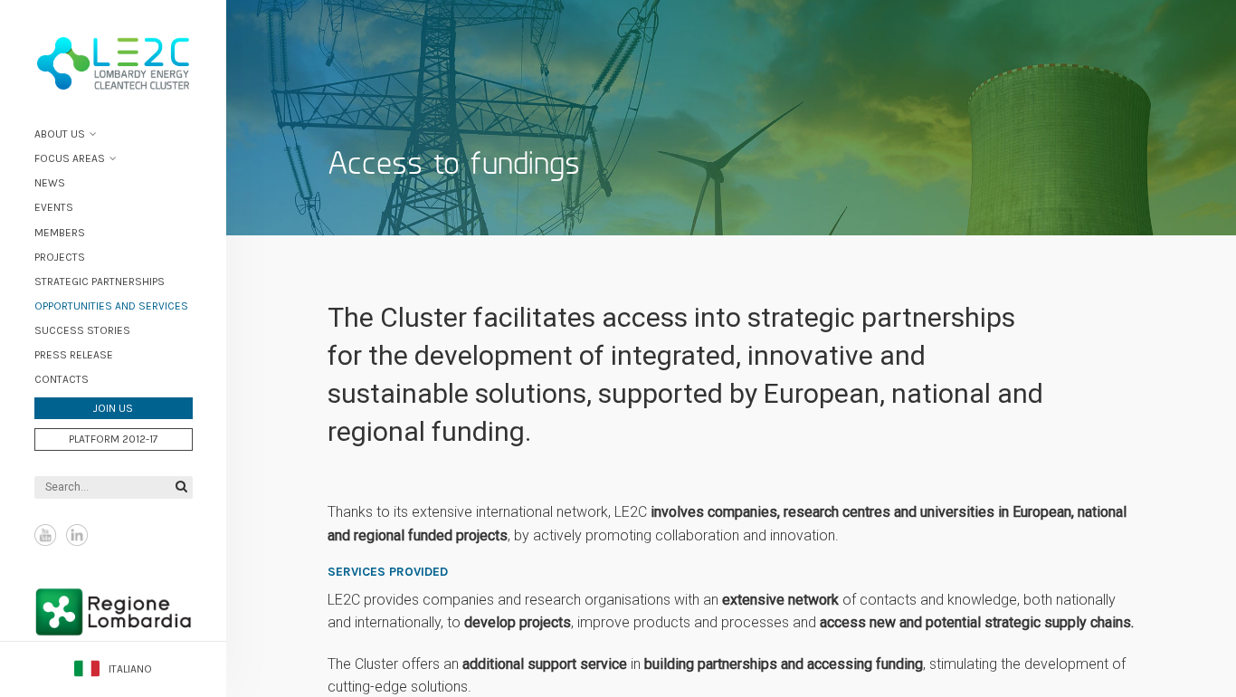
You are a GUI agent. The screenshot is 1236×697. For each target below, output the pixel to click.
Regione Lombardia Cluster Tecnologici (113, 619)
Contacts (61, 379)
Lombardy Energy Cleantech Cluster (113, 63)
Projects (59, 257)
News (49, 183)
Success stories (82, 330)
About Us (59, 134)
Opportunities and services (111, 306)
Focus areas (69, 158)
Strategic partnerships (99, 281)
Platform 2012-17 (113, 439)
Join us (113, 408)
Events (53, 207)
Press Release (73, 354)
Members (59, 232)
